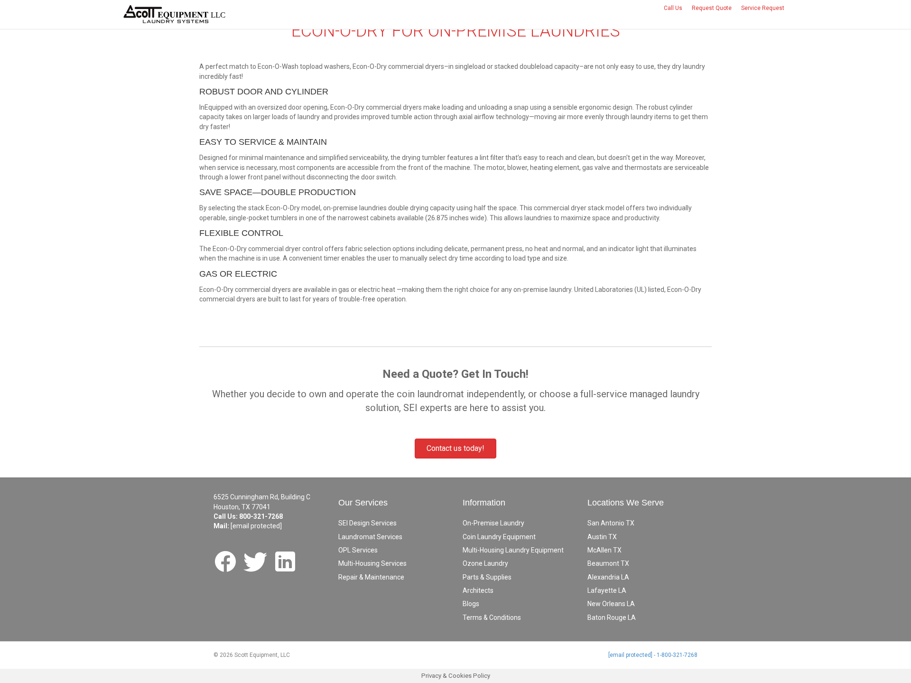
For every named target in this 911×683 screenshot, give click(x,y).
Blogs (471, 604)
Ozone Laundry (485, 563)
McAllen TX (604, 550)
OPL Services (358, 550)
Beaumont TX (608, 563)
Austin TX (602, 537)
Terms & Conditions (492, 617)
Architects (478, 590)
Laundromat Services (370, 537)
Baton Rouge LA (611, 617)
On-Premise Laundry (493, 523)
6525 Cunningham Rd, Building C (262, 497)
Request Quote (712, 8)
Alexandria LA (608, 577)
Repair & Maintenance (371, 577)
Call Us (673, 8)
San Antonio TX (610, 523)
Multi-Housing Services (372, 563)
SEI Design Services (367, 523)
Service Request (762, 8)
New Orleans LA (611, 604)
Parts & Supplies (487, 577)
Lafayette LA (606, 590)
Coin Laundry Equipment (499, 537)
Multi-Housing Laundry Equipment (513, 550)
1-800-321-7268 (677, 655)
